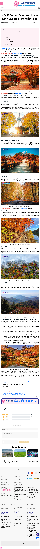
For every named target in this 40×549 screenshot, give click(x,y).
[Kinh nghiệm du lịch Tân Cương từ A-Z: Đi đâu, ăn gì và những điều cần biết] (20, 453)
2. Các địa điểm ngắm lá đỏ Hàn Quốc (11, 32)
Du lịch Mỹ (20, 472)
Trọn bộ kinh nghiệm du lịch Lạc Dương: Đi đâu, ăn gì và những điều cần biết (7, 461)
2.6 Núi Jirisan (8, 43)
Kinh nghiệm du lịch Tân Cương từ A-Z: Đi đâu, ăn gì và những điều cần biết (19, 461)
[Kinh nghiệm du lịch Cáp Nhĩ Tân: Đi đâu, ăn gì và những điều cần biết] (32, 453)
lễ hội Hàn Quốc (13, 317)
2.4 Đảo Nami (8, 39)
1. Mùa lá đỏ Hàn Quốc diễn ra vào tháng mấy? (13, 31)
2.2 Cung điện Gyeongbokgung (12, 35)
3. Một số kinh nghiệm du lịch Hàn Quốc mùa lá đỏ (13, 44)
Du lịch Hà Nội (3, 472)
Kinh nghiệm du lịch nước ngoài (12, 10)
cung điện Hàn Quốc (19, 93)
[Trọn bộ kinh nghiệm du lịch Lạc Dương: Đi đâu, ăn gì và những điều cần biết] (7, 453)
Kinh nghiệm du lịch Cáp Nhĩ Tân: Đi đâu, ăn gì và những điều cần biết (32, 461)
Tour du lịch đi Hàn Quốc (17, 53)
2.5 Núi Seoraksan (9, 41)
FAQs (24, 543)
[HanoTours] (1, 10)
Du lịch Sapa (7, 475)
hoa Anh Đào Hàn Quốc (23, 208)
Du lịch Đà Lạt (3, 484)
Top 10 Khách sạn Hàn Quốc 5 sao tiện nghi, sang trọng (14, 393)
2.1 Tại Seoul (8, 34)
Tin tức (4, 10)
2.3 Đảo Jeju (8, 37)
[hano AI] (37, 534)
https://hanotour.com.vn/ (11, 389)
